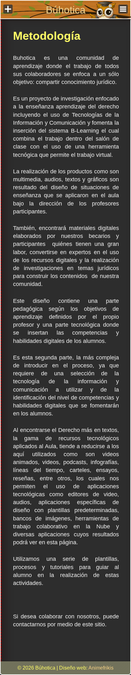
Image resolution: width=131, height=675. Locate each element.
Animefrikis (101, 668)
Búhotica (66, 10)
